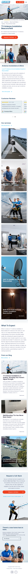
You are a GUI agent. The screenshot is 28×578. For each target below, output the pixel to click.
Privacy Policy (9, 568)
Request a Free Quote (11, 535)
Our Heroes (6, 538)
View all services (5, 125)
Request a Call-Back (9, 37)
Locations (6, 22)
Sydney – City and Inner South (8, 23)
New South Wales (14, 22)
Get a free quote (6, 91)
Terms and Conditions (17, 568)
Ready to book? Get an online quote (12, 496)
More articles (4, 357)
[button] (15, 117)
